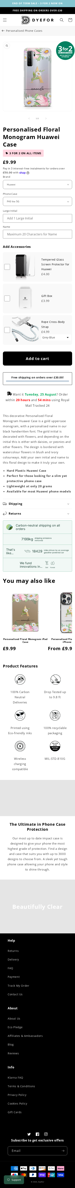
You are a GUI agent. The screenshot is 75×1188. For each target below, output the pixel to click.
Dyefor (41, 1182)
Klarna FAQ (15, 1077)
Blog (11, 1044)
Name (6, 226)
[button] (5, 20)
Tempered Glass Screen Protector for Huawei (55, 264)
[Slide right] (46, 118)
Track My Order (18, 985)
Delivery (13, 959)
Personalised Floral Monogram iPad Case (25, 641)
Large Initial (10, 210)
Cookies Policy (17, 1103)
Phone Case (10, 194)
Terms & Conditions (21, 1086)
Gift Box (46, 296)
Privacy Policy (17, 1095)
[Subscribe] (63, 1150)
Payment (14, 977)
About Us (14, 1018)
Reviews (13, 1053)
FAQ (10, 968)
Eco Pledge (15, 1027)
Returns (13, 951)
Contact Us (15, 994)
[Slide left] (29, 118)
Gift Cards (15, 1112)
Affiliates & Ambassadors (25, 1036)
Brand (6, 176)
